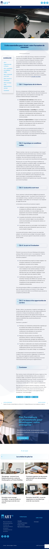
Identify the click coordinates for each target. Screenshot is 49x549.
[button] (21, 7)
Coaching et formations (22, 523)
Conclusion (6, 90)
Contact (4, 545)
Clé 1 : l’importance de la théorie (7, 64)
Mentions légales (10, 545)
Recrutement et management (24, 526)
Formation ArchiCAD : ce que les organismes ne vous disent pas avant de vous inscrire (35, 499)
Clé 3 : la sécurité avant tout (8, 75)
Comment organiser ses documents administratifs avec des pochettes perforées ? (36, 478)
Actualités (20, 521)
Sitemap (14, 545)
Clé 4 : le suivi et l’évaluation (8, 79)
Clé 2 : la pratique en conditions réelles (8, 70)
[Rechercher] (47, 7)
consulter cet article (36, 76)
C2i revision (36, 521)
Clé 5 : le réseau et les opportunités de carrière (8, 85)
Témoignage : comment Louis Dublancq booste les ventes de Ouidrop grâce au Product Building (12, 478)
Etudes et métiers (21, 524)
